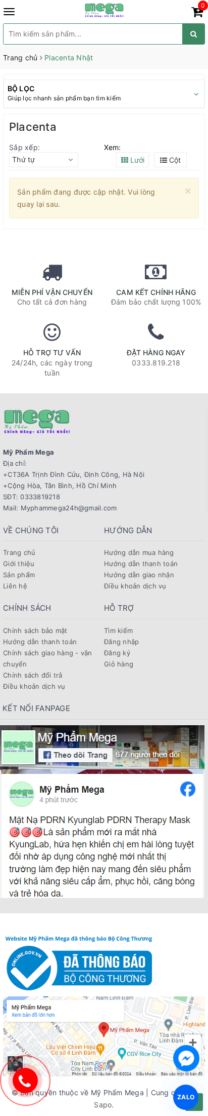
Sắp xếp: (24, 147)
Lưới (136, 160)
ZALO (185, 1097)
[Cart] (197, 13)
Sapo (103, 1104)
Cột (174, 160)
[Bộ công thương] (78, 961)
